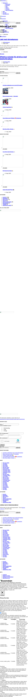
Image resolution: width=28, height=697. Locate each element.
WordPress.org (6, 578)
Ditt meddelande (4, 438)
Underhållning (7, 205)
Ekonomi (7, 5)
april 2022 (5, 484)
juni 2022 (5, 483)
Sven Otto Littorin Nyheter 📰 (9, 151)
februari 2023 (6, 477)
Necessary (4, 613)
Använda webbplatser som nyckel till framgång (12, 85)
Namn (1, 424)
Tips (5, 429)
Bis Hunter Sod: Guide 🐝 (8, 170)
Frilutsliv (7, 9)
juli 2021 (5, 488)
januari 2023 (6, 479)
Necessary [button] (2, 611)
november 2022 (6, 480)
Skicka (2, 444)
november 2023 (6, 475)
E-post (2, 434)
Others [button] (1, 691)
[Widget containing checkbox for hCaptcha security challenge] (10, 441)
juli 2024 (5, 473)
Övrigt (5, 430)
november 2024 (6, 470)
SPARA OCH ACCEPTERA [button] (6, 696)
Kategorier (5, 2)
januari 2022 (6, 487)
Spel (6, 6)
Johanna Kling (7, 61)
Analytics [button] (2, 678)
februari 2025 (6, 467)
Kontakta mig (6, 13)
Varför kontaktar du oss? (5, 425)
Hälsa (4, 200)
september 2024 (6, 472)
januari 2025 (6, 468)
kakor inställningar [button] (4, 589)
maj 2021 (5, 489)
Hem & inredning (9, 10)
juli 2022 (5, 482)
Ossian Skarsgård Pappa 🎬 (8, 189)
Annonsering (7, 428)
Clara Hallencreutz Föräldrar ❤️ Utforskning (12, 118)
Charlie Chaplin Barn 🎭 (8, 107)
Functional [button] (2, 666)
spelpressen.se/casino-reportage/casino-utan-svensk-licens (12, 419)
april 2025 (5, 465)
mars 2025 (5, 466)
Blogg (4, 197)
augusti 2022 (6, 481)
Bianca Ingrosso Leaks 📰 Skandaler (10, 96)
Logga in (5, 574)
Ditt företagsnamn (4, 433)
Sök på (18, 22)
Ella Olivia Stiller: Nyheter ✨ (9, 129)
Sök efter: (2, 21)
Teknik (6, 7)
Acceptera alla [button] (11, 589)
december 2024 (6, 469)
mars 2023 (5, 476)
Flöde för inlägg (6, 575)
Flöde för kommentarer (8, 576)
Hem (4, 11)
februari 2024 (6, 474)
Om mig (4, 12)
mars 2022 (5, 485)
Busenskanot (7, 42)
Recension (7, 4)
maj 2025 (5, 464)
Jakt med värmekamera (9, 39)
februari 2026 (6, 462)
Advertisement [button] (3, 685)
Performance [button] (2, 672)
